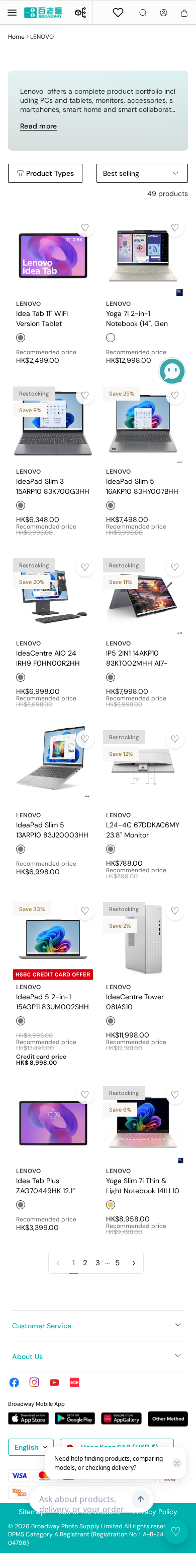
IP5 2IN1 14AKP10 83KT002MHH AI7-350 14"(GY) (137, 658)
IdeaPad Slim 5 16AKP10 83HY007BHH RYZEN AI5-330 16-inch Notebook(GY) (142, 486)
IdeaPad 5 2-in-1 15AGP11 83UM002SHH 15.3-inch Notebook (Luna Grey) (52, 1001)
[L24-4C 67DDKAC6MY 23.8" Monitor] (143, 767)
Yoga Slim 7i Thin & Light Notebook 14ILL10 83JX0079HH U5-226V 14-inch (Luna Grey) (142, 1185)
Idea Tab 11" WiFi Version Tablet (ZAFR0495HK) (42, 318)
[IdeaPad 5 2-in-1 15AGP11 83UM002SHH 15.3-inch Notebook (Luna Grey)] (53, 939)
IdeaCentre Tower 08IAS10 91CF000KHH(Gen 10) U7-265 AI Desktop (141, 1001)
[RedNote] (74, 1382)
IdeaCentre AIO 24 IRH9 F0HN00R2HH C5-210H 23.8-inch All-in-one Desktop (48, 658)
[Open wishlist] (118, 12)
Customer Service (41, 1325)
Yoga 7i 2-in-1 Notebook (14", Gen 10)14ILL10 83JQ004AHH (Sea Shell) (137, 318)
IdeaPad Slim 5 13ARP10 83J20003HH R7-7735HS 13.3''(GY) (52, 829)
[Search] (143, 13)
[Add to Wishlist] (85, 228)
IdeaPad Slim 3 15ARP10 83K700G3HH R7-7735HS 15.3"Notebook (52, 486)
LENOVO (28, 304)
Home (16, 37)
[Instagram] (34, 1382)
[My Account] (163, 13)
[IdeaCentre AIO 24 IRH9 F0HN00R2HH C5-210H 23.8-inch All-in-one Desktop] (53, 595)
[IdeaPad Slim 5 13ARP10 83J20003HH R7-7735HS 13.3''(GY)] (53, 767)
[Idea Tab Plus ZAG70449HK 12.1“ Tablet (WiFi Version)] (53, 1123)
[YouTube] (54, 1382)
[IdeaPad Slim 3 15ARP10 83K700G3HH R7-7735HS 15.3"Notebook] (53, 423)
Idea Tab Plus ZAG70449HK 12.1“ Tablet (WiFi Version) (49, 1185)
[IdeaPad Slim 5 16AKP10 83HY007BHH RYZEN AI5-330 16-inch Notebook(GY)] (143, 423)
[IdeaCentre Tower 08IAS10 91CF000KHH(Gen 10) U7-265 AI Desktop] (143, 939)
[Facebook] (14, 1382)
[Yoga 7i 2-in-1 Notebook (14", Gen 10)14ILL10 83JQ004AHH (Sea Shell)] (143, 256)
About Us (27, 1356)
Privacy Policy (155, 1511)
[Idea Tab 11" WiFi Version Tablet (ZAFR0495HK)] (53, 256)
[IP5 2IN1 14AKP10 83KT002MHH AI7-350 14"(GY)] (143, 595)
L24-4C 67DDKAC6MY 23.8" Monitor (142, 829)
